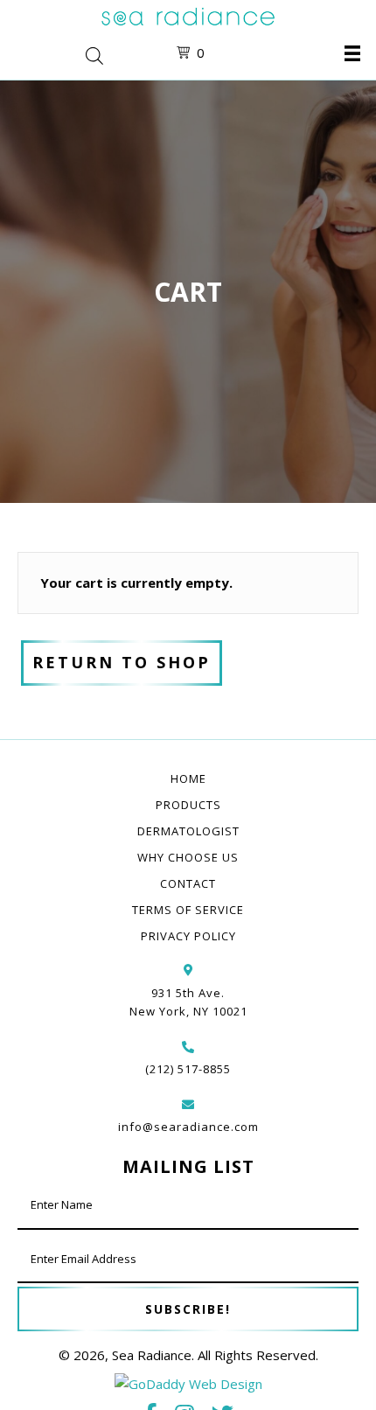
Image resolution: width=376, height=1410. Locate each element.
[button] (188, 1309)
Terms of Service (188, 910)
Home (188, 778)
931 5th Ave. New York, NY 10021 (188, 1002)
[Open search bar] (94, 53)
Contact (188, 883)
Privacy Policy (188, 936)
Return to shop (121, 662)
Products (188, 805)
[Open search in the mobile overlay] (79, 53)
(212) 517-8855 (188, 1069)
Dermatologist (188, 831)
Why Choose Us (188, 857)
